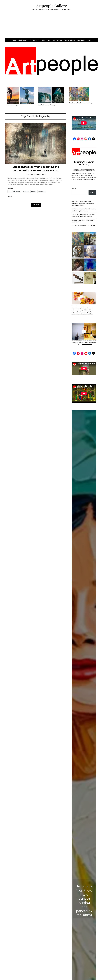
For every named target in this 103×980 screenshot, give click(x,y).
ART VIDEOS (81, 40)
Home (14, 40)
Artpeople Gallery (51, 5)
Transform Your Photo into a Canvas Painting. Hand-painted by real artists (84, 900)
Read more (36, 204)
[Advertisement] (51, 26)
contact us (91, 179)
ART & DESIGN (23, 40)
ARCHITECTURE (57, 40)
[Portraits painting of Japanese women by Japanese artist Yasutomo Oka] (78, 265)
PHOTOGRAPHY (34, 40)
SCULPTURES (46, 40)
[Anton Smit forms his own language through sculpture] (90, 251)
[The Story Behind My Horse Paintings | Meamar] (78, 238)
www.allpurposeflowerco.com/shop (82, 314)
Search (74, 188)
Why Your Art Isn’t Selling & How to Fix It (83, 225)
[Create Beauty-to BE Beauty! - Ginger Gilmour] (90, 265)
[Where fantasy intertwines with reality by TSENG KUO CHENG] (78, 251)
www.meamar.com (87, 344)
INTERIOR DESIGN (70, 40)
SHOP (89, 40)
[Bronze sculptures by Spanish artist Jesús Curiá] (78, 278)
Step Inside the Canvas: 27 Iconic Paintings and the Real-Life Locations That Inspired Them (83, 203)
